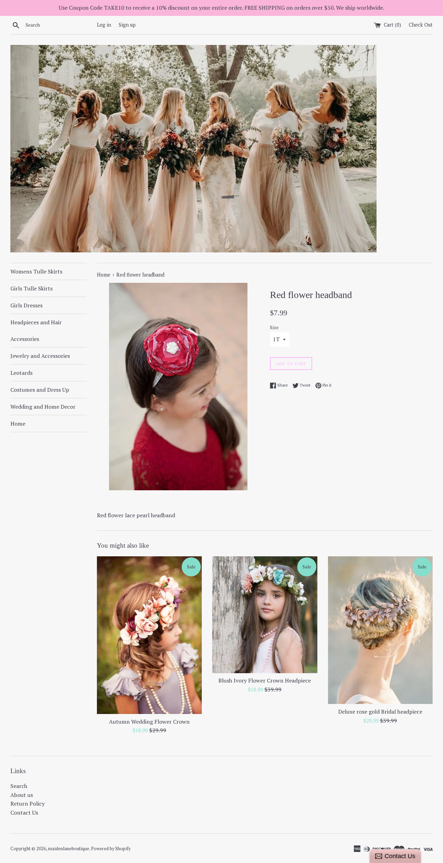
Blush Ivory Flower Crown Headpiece (264, 680)
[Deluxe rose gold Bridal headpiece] (380, 630)
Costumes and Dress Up (39, 389)
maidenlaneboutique (68, 849)
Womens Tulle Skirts (36, 271)
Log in (104, 24)
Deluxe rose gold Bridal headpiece (380, 711)
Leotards (21, 373)
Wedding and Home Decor (42, 406)
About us (21, 795)
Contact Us (24, 812)
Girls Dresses (26, 305)
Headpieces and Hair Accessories (36, 330)
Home (17, 423)
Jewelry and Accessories (40, 356)
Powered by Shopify (110, 849)
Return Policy (27, 803)
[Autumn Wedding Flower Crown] (149, 635)
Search (18, 786)
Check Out (421, 24)
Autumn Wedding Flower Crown (149, 721)
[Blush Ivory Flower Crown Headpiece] (264, 614)
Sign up (127, 24)
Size (274, 328)
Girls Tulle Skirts (31, 288)
